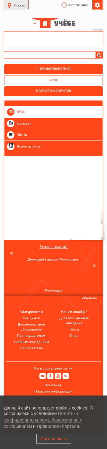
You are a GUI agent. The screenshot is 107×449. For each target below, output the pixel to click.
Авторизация (78, 5)
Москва (19, 5)
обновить (89, 298)
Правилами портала (58, 426)
